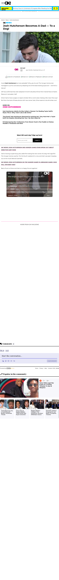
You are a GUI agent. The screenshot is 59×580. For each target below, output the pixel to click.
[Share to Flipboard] (35, 77)
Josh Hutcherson (14, 20)
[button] (3, 3)
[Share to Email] (47, 77)
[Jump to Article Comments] (7, 77)
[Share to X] (24, 77)
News (7, 20)
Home (2, 20)
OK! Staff (22, 68)
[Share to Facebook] (14, 77)
